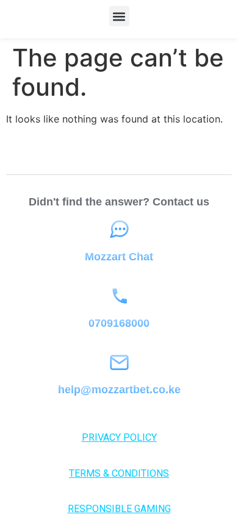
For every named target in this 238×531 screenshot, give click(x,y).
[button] (119, 16)
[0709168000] (119, 296)
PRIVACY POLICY (119, 437)
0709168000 (119, 323)
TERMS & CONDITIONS (119, 473)
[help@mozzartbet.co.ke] (119, 362)
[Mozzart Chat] (119, 229)
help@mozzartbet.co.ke (119, 389)
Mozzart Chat (119, 257)
